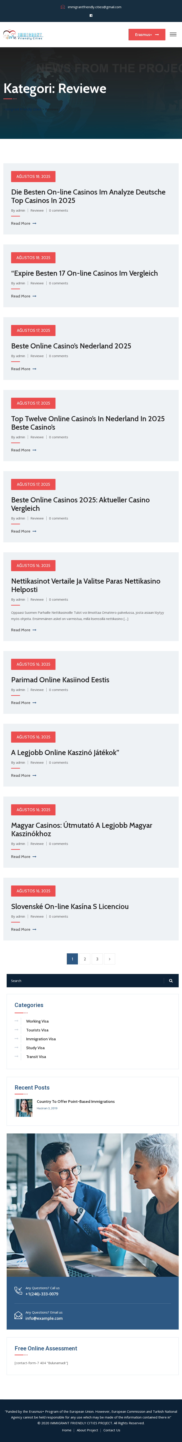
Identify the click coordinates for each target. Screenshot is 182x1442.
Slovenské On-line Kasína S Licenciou (70, 906)
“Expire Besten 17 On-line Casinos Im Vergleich (84, 273)
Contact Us (111, 1430)
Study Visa (35, 1047)
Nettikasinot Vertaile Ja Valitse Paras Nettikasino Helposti (85, 585)
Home (66, 1430)
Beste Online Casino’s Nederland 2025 (71, 346)
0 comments (58, 210)
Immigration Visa (41, 1039)
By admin (18, 210)
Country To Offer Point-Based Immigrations (76, 1101)
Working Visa (37, 1021)
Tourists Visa (37, 1030)
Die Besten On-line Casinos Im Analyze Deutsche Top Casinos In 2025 (88, 196)
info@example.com (44, 1318)
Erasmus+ (144, 34)
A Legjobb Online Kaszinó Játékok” (65, 752)
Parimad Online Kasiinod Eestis (60, 679)
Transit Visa (36, 1056)
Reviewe (37, 210)
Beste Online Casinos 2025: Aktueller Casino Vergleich (80, 504)
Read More (20, 223)
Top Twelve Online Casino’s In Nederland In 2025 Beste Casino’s (88, 422)
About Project (87, 1430)
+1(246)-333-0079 (42, 1293)
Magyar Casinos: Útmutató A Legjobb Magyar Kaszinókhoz (81, 829)
